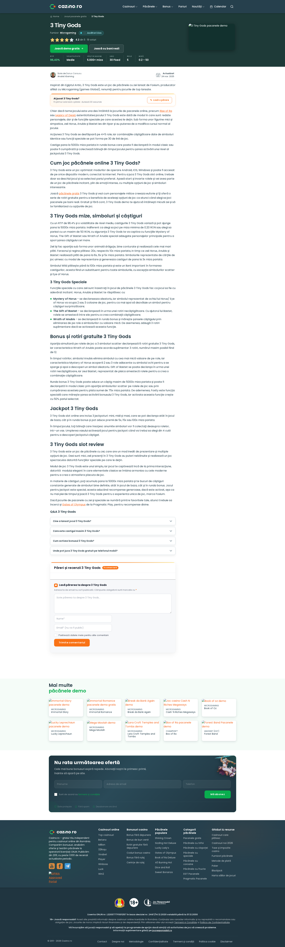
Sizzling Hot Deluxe (165, 843)
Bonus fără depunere (139, 835)
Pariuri (182, 6)
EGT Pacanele (191, 873)
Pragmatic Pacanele (195, 878)
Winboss (103, 864)
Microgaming (68, 32)
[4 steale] (66, 40)
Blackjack (217, 870)
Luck (100, 869)
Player (101, 859)
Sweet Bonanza (164, 872)
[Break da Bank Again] (142, 703)
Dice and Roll (162, 867)
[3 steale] (62, 40)
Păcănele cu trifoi (193, 843)
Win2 (101, 873)
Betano (102, 839)
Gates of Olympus (74, 504)
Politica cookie (207, 941)
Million (101, 844)
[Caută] (232, 7)
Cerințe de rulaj (135, 862)
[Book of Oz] (219, 701)
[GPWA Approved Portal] (70, 878)
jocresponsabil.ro (162, 930)
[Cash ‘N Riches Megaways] (181, 703)
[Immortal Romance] (104, 703)
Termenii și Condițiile (185, 922)
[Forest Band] (219, 725)
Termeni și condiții (183, 941)
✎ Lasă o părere (159, 100)
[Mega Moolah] (104, 723)
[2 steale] (57, 40)
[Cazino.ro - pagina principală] (65, 832)
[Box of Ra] (181, 725)
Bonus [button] (167, 6)
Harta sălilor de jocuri (224, 875)
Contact (102, 941)
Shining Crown (163, 838)
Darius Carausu (73, 73)
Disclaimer (227, 941)
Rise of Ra (166, 111)
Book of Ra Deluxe (165, 857)
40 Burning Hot (163, 862)
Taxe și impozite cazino (221, 849)
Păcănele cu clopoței (195, 847)
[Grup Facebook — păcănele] (60, 866)
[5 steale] (71, 40)
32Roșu (102, 849)
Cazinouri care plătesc (220, 836)
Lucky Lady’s (162, 847)
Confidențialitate (158, 941)
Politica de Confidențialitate (215, 922)
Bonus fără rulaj (135, 857)
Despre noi (118, 941)
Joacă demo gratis (67, 48)
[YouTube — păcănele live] (52, 866)
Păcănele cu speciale (190, 854)
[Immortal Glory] (66, 703)
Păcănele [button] (149, 6)
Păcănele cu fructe (194, 869)
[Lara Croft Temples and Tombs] (142, 725)
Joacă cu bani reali (106, 48)
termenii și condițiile (89, 794)
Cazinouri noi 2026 (222, 843)
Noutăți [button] (197, 6)
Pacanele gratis (192, 838)
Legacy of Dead (65, 115)
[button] (212, 37)
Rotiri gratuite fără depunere (137, 846)
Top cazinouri (106, 835)
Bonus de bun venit (138, 839)
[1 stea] (52, 40)
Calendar (219, 6)
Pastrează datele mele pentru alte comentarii (84, 635)
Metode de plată (221, 860)
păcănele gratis (69, 193)
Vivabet (102, 854)
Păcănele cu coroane (190, 862)
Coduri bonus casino (138, 852)
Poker (215, 865)
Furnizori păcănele (222, 856)
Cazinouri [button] (129, 6)
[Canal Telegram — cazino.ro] (68, 866)
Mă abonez (217, 794)
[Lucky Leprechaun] (66, 725)
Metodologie (136, 941)
